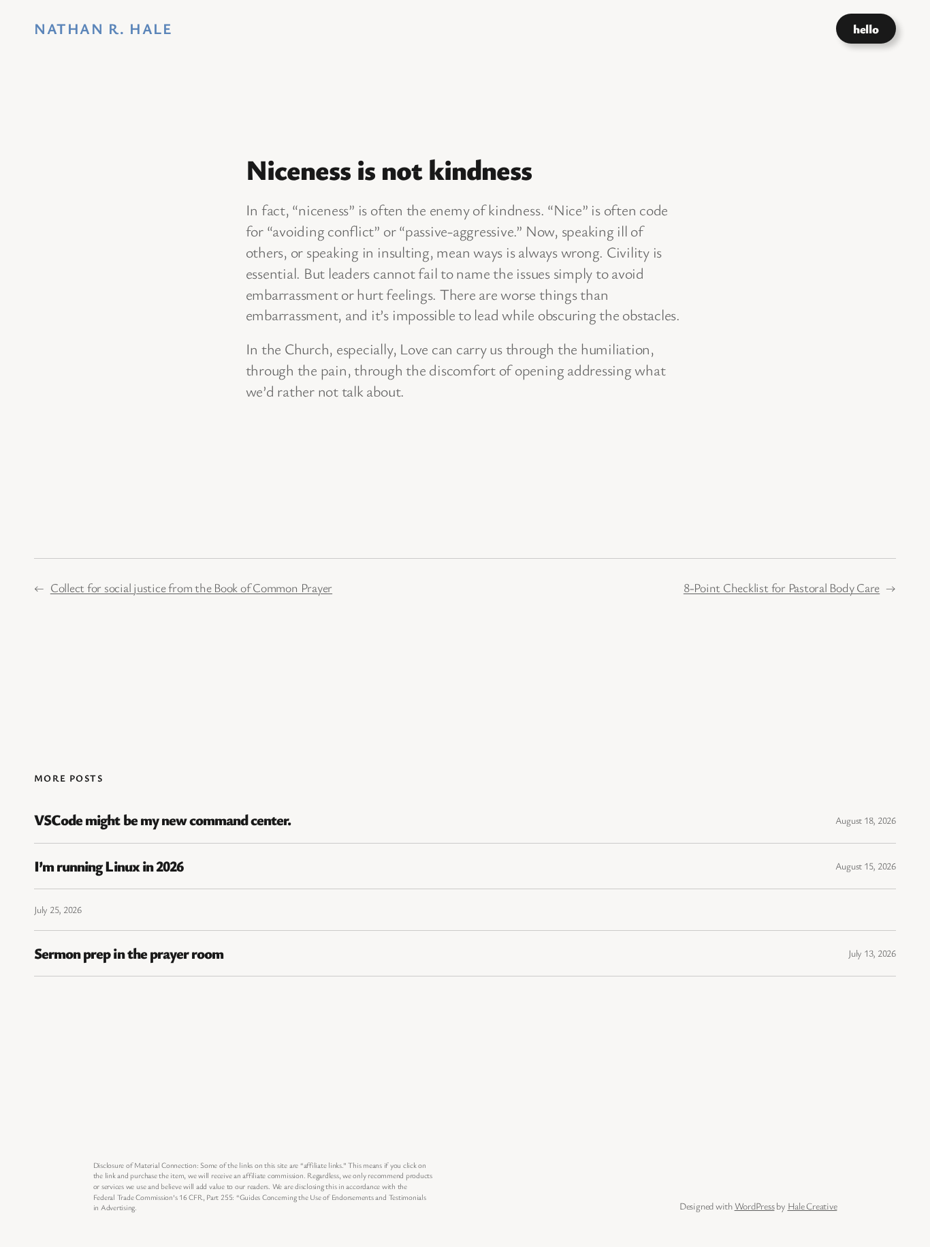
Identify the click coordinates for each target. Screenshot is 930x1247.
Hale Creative (812, 1205)
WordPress (755, 1205)
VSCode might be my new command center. (162, 820)
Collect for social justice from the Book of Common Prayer (191, 587)
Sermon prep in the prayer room (128, 953)
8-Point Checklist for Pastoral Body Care (782, 587)
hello (865, 28)
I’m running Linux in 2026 (108, 866)
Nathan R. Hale (103, 28)
